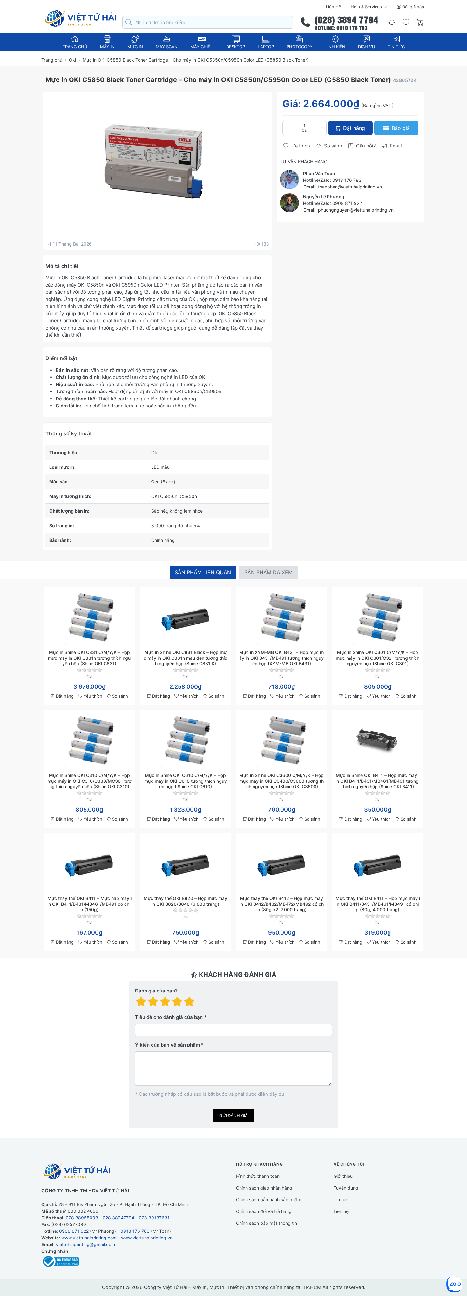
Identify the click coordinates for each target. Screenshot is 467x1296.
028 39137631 (154, 1217)
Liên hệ (333, 6)
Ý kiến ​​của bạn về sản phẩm (167, 1045)
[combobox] (207, 22)
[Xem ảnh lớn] (157, 161)
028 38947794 (118, 1217)
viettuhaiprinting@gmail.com (85, 1244)
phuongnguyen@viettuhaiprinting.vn (356, 210)
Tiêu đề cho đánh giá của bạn (169, 1017)
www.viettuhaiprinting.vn (147, 1237)
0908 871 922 (347, 203)
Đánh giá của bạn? (156, 991)
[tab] (203, 572)
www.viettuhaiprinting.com (89, 1237)
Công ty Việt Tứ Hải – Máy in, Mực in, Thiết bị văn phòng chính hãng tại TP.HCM (232, 1287)
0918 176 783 (347, 180)
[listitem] (157, 161)
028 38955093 (82, 1217)
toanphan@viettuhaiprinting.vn (350, 186)
